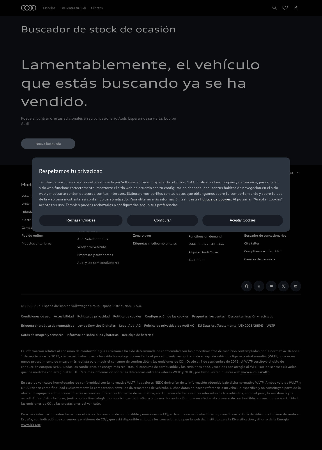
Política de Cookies (215, 199)
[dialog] (161, 195)
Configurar (162, 220)
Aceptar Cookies (243, 220)
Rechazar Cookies (80, 220)
